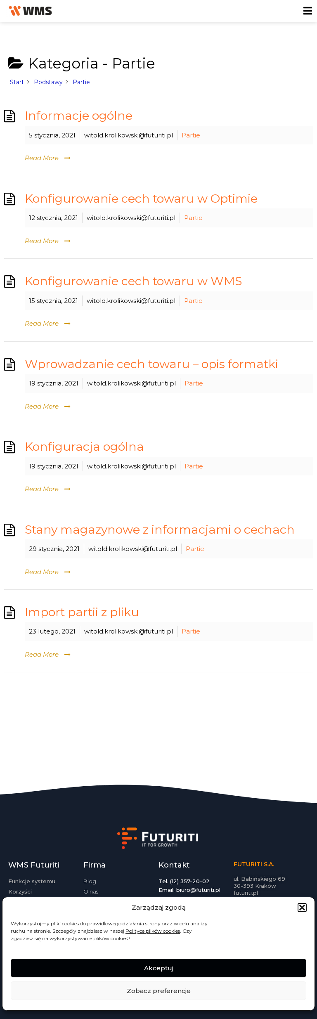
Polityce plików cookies (152, 931)
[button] (302, 907)
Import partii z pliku (82, 612)
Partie (191, 135)
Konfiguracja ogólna (84, 446)
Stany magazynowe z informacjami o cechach (160, 529)
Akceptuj (158, 968)
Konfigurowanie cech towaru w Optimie (141, 198)
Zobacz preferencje (159, 991)
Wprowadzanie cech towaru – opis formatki (151, 364)
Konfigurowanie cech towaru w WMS (133, 281)
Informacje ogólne (78, 115)
